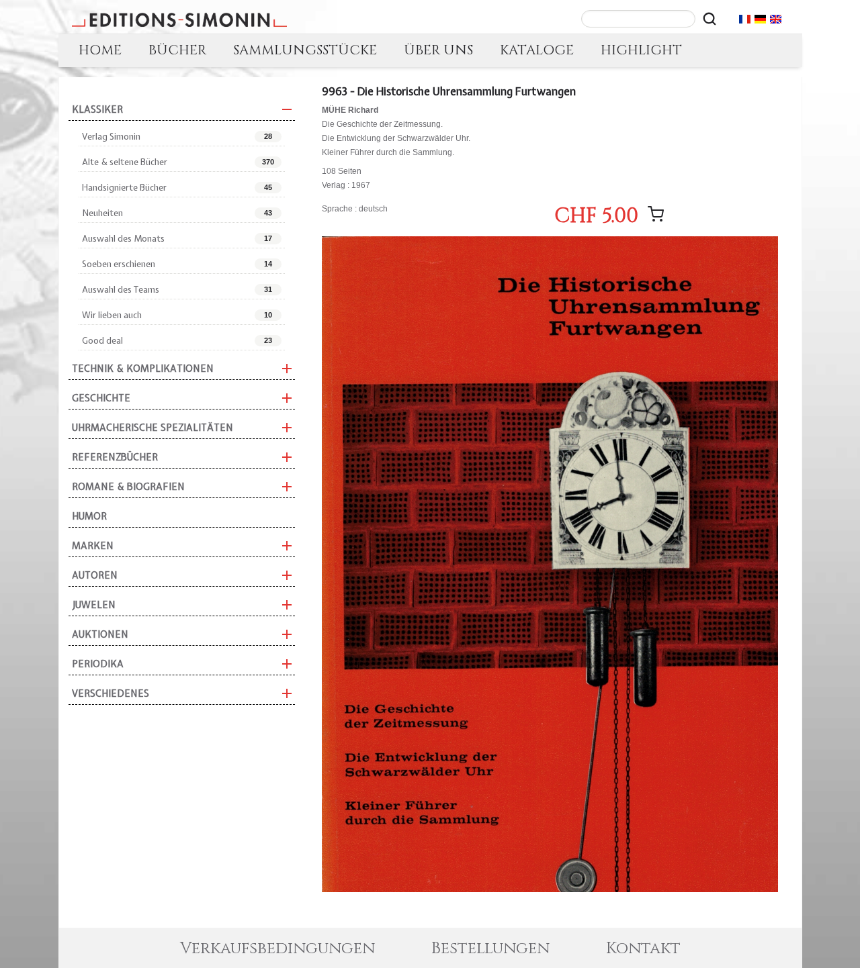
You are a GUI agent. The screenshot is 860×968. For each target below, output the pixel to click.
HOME (100, 50)
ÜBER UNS (438, 50)
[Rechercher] (709, 19)
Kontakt (643, 948)
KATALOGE (537, 50)
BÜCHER (177, 50)
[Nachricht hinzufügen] (656, 214)
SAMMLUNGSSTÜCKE (305, 50)
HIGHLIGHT (641, 50)
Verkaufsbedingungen (277, 948)
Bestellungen (490, 948)
